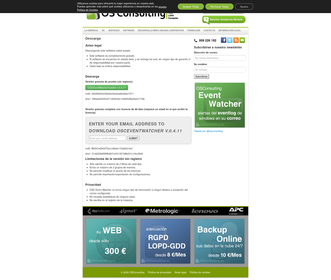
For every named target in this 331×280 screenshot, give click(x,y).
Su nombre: (201, 64)
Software (128, 30)
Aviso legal (180, 272)
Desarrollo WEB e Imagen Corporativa (161, 30)
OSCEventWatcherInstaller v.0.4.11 (107, 87)
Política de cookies (200, 272)
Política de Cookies (87, 10)
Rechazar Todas (219, 6)
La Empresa (91, 30)
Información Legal (230, 30)
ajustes (162, 6)
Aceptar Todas (191, 6)
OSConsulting (136, 272)
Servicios (113, 30)
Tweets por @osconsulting (208, 131)
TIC (103, 30)
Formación (193, 30)
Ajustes (244, 6)
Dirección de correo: (206, 52)
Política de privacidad (159, 272)
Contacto (209, 30)
